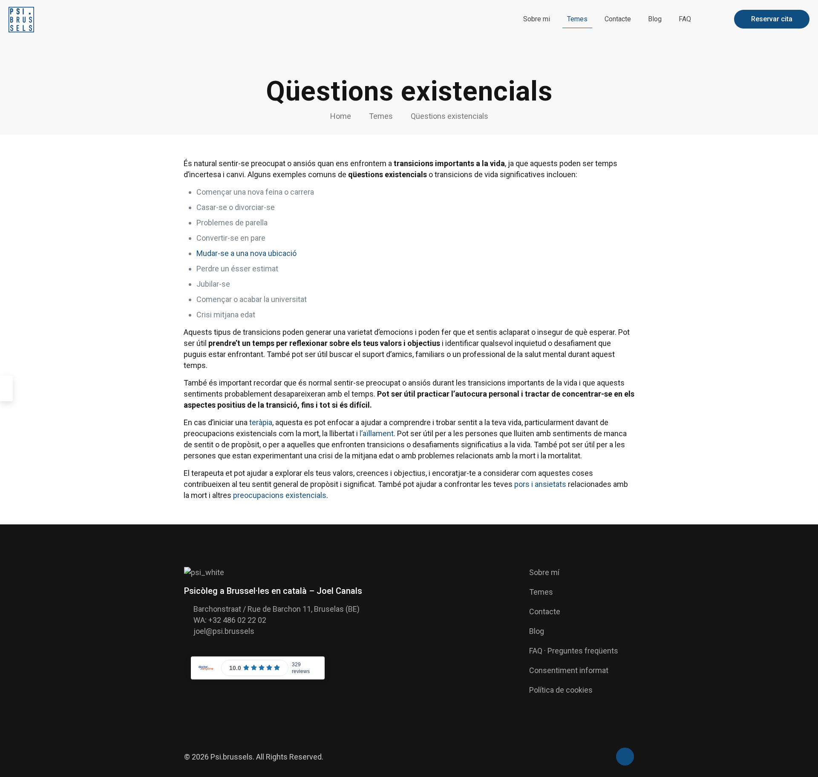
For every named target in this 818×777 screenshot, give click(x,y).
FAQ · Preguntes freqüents (573, 650)
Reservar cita (771, 19)
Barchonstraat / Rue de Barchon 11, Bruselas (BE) (276, 608)
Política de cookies (561, 689)
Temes (381, 116)
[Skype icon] (595, 757)
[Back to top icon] (625, 756)
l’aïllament (377, 433)
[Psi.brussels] (21, 19)
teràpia (260, 422)
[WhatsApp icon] (604, 757)
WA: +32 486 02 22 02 (229, 620)
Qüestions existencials (449, 116)
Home (340, 116)
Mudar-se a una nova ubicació (246, 253)
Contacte (544, 611)
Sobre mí (544, 572)
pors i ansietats (540, 484)
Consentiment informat (568, 670)
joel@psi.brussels (223, 631)
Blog (536, 631)
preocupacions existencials (279, 495)
